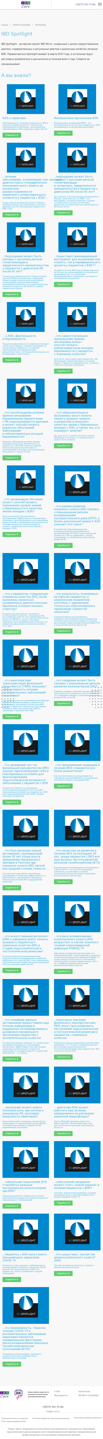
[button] (7, 19)
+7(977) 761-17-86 (85, 4)
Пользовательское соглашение (14, 1418)
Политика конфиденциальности (88, 1418)
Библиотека (84, 1391)
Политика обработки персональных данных (51, 1418)
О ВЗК (57, 1391)
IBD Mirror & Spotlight (89, 1395)
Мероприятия (61, 1395)
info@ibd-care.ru (53, 1411)
